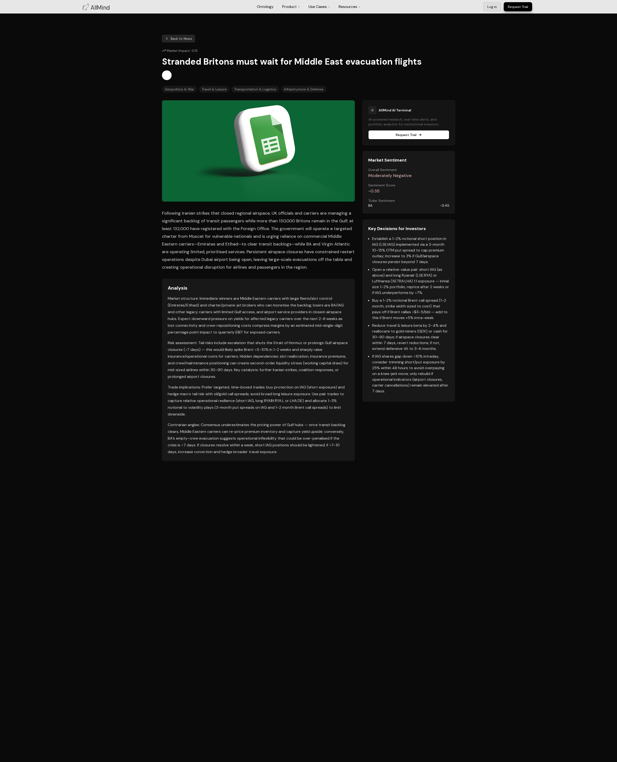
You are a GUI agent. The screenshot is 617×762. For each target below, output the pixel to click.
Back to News (181, 38)
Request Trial (406, 135)
